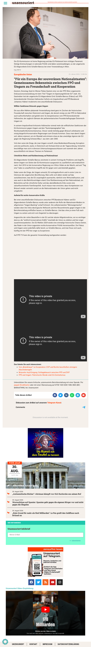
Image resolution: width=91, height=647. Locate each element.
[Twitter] (38, 582)
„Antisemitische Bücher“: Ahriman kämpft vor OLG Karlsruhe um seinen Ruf (46, 494)
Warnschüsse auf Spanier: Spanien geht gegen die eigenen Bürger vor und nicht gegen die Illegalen (47, 503)
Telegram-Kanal (54, 403)
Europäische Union (23, 74)
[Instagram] (60, 582)
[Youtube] (53, 582)
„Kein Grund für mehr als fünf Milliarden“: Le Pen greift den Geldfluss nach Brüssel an (45, 514)
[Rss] (45, 582)
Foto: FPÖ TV (17, 70)
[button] (5, 3)
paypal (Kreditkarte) (21, 385)
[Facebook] (31, 582)
